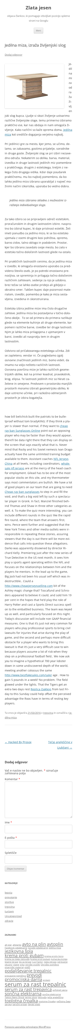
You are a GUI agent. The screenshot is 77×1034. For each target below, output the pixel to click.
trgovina (48, 713)
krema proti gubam (24, 955)
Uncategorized (13, 916)
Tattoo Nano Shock (14, 997)
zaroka (8, 1004)
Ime (8, 822)
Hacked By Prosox (18, 742)
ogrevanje (62, 962)
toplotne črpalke (47, 1001)
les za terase (25, 962)
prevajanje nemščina (15, 975)
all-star (8, 945)
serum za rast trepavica (28, 989)
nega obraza (50, 962)
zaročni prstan (19, 1004)
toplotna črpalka (21, 1000)
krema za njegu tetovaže (17, 959)
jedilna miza (55, 947)
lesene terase (11, 962)
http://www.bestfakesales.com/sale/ (28, 675)
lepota (8, 892)
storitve (9, 902)
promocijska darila (23, 979)
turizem (9, 911)
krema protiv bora (53, 956)
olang (16, 964)
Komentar (12, 779)
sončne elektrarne (51, 994)
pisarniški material (14, 967)
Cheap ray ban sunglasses (22, 492)
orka (22, 964)
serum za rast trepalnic (35, 984)
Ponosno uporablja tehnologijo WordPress (28, 1027)
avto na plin (34, 944)
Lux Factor (37, 962)
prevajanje (11, 897)
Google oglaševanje (38, 947)
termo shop (31, 997)
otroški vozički (32, 964)
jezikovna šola (19, 951)
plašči (27, 967)
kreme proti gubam (40, 959)
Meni (38, 30)
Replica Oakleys (41, 689)
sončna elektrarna (23, 993)
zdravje (9, 921)
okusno (8, 964)
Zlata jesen (38, 8)
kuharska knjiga (59, 959)
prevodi (34, 975)
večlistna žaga (63, 1001)
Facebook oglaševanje (16, 947)
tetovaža (42, 997)
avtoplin (55, 944)
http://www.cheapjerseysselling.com (29, 586)
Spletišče (11, 853)
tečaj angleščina (55, 997)
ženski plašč (34, 1004)
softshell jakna (60, 990)
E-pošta (11, 838)
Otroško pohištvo (50, 964)
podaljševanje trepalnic (28, 970)
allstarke (17, 945)
